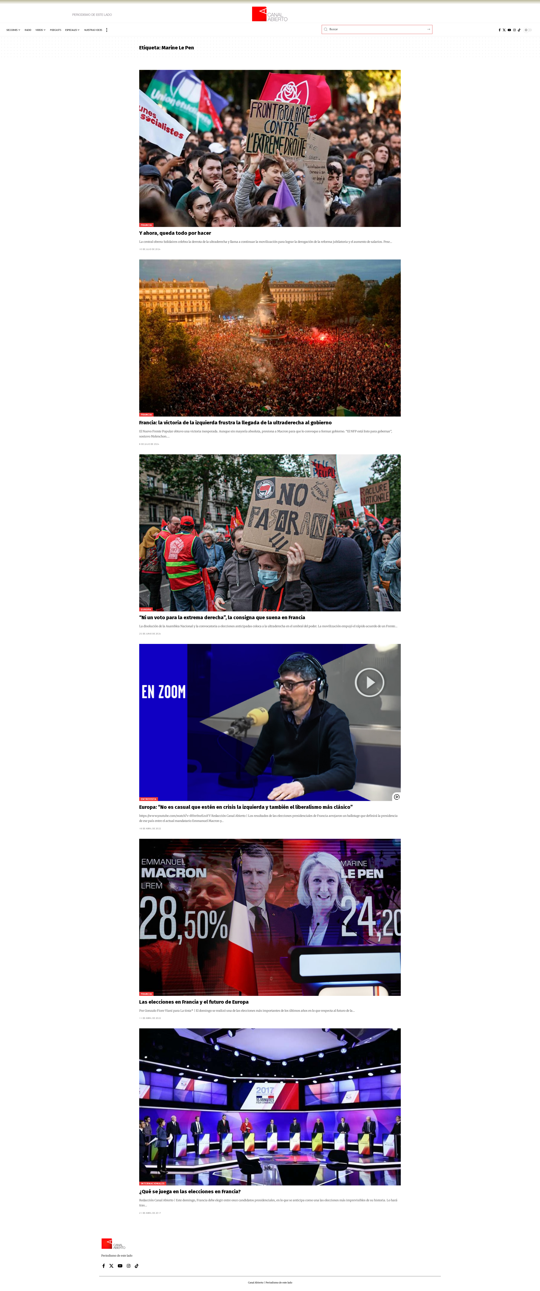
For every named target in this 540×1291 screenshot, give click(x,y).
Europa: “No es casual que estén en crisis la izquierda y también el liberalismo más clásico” (246, 807)
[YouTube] (509, 30)
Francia (146, 225)
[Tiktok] (519, 30)
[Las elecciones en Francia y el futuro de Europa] (270, 917)
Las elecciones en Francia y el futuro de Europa (194, 1002)
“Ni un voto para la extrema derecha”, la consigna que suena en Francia (222, 617)
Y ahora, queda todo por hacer (175, 233)
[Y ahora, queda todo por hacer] (270, 148)
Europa (146, 609)
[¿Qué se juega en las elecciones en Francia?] (270, 1106)
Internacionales (153, 1183)
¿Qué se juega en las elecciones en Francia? (190, 1192)
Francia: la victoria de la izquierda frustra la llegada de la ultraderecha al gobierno (235, 423)
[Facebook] (500, 30)
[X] (504, 30)
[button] (106, 30)
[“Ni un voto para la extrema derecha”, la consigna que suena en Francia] (270, 532)
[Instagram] (514, 30)
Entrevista (148, 799)
